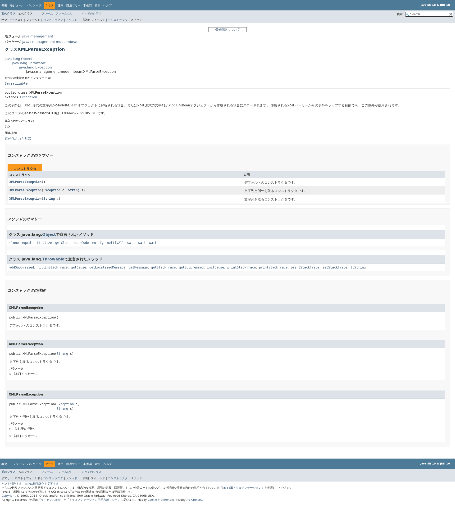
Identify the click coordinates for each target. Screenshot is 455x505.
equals (27, 243)
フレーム (47, 13)
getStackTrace (163, 267)
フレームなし (64, 13)
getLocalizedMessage (107, 267)
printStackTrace (241, 267)
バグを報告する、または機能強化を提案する (30, 483)
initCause (215, 267)
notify (98, 243)
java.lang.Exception (35, 67)
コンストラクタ (53, 20)
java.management (37, 36)
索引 (97, 5)
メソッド (71, 20)
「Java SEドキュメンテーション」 (241, 487)
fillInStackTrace (52, 267)
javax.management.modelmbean (50, 42)
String (73, 190)
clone (14, 243)
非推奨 (87, 5)
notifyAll (115, 243)
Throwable (53, 259)
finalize (44, 243)
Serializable (16, 84)
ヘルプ (107, 5)
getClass (62, 243)
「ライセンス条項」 (51, 499)
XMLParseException (25, 182)
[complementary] (161, 499)
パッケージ (34, 5)
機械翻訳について (227, 29)
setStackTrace (335, 267)
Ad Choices (194, 499)
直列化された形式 (18, 138)
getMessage (138, 267)
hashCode (81, 243)
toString (358, 267)
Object (49, 234)
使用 (61, 5)
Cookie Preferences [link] (161, 499)
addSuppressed (21, 267)
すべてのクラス (91, 13)
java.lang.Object (18, 59)
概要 (4, 5)
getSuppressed (191, 267)
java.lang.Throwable (29, 63)
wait (131, 243)
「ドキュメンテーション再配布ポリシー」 (93, 499)
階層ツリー (73, 5)
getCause (78, 267)
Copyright (9, 495)
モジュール (17, 5)
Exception (28, 97)
